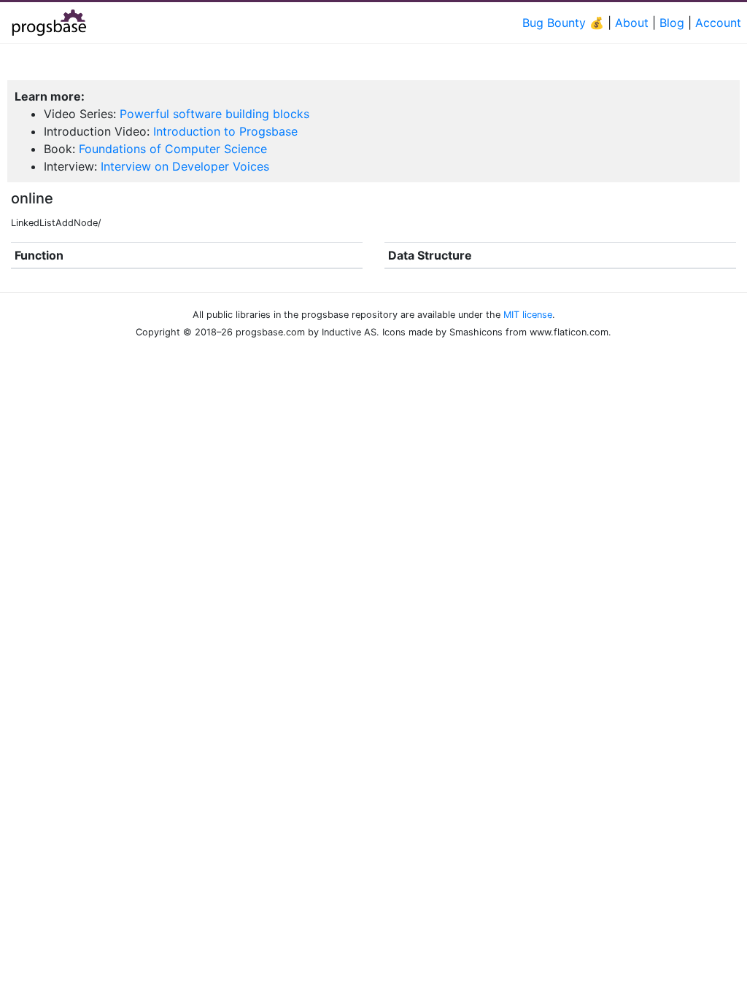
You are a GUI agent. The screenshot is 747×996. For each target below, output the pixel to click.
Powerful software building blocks (214, 113)
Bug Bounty (554, 22)
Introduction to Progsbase (225, 131)
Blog (671, 22)
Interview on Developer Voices (185, 166)
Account (718, 22)
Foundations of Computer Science (173, 148)
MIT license (527, 314)
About (632, 22)
